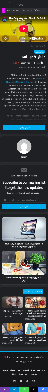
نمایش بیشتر (25, 127)
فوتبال (20, 374)
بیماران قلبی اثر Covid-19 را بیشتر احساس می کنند (35, 339)
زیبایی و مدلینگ (15, 370)
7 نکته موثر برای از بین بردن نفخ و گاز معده (13, 312)
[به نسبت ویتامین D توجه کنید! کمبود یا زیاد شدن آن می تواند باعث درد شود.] (35, 302)
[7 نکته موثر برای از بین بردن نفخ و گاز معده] (12, 302)
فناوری (27, 374)
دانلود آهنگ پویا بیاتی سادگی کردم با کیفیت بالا (24, 10)
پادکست (26, 370)
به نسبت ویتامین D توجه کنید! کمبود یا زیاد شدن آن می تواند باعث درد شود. (36, 313)
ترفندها (5, 370)
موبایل (13, 374)
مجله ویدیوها (35, 370)
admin (38, 63)
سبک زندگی (34, 46)
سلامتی (34, 374)
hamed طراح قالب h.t (24, 361)
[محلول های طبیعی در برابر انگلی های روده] (12, 329)
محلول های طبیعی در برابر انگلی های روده (13, 339)
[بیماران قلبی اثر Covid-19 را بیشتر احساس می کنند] (35, 329)
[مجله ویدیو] (12, 4)
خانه (42, 46)
